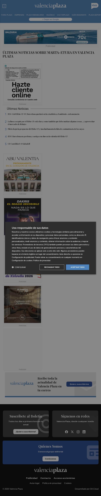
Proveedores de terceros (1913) (36, 244)
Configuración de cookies (22, 260)
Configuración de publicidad (23, 257)
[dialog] (50, 248)
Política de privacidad (41, 260)
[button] (19, 267)
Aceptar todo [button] (77, 267)
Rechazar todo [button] (51, 267)
